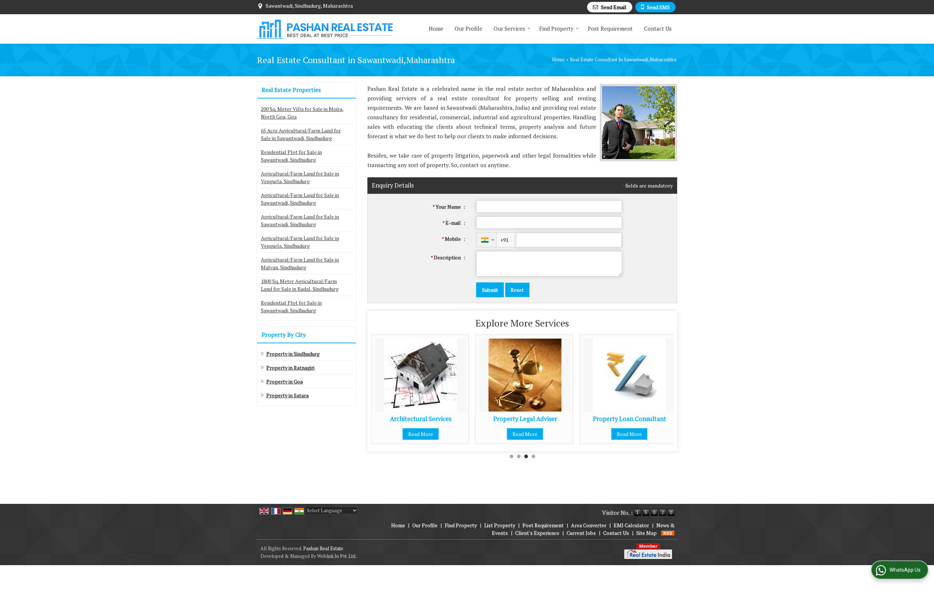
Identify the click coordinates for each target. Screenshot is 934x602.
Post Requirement (610, 28)
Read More (420, 434)
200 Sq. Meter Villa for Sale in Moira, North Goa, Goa (302, 112)
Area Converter (588, 525)
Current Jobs (581, 532)
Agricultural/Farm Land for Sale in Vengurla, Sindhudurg (300, 177)
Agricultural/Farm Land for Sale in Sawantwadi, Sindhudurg (300, 199)
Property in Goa (284, 381)
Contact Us (658, 28)
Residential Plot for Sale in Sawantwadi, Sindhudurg (291, 155)
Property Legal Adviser (525, 419)
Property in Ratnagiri (290, 367)
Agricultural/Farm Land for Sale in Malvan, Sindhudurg (300, 263)
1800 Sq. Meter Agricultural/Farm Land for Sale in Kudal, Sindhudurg (300, 285)
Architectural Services (420, 419)
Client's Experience (537, 532)
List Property (499, 525)
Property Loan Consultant (629, 419)
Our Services (509, 28)
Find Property (556, 28)
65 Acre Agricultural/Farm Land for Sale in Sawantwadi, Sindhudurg (301, 134)
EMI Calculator (631, 525)
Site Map (646, 532)
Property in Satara (287, 395)
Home (436, 28)
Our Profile (468, 28)
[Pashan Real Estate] (325, 29)
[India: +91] (486, 239)
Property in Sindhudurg (293, 353)
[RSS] (668, 532)
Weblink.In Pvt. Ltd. (336, 556)
